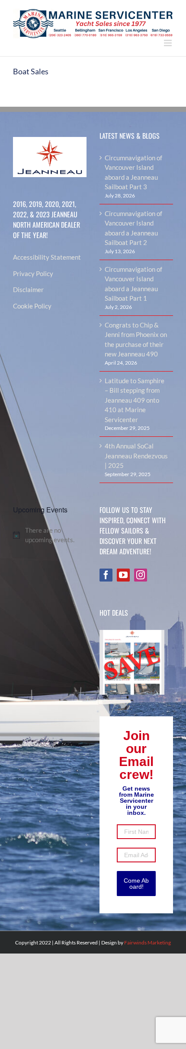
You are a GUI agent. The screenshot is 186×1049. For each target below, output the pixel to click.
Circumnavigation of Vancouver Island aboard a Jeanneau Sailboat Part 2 (133, 228)
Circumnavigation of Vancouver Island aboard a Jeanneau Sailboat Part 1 (133, 283)
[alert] (50, 535)
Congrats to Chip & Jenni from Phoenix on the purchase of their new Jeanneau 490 (136, 339)
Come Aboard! (136, 883)
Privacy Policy (33, 273)
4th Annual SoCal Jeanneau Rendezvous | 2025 (136, 455)
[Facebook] (105, 575)
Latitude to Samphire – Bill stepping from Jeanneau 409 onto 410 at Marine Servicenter (134, 400)
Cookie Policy (32, 306)
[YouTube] (123, 575)
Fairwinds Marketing (147, 942)
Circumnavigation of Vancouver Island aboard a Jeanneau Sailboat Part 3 (133, 172)
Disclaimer (28, 289)
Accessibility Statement (47, 257)
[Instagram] (140, 575)
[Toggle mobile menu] (168, 43)
